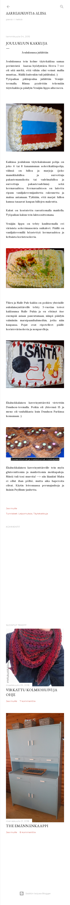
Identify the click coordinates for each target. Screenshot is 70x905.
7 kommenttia (27, 701)
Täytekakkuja (40, 513)
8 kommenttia (28, 832)
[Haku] (62, 5)
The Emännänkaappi (27, 825)
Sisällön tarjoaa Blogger (38, 893)
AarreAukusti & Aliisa (26, 13)
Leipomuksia (25, 513)
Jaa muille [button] (11, 508)
